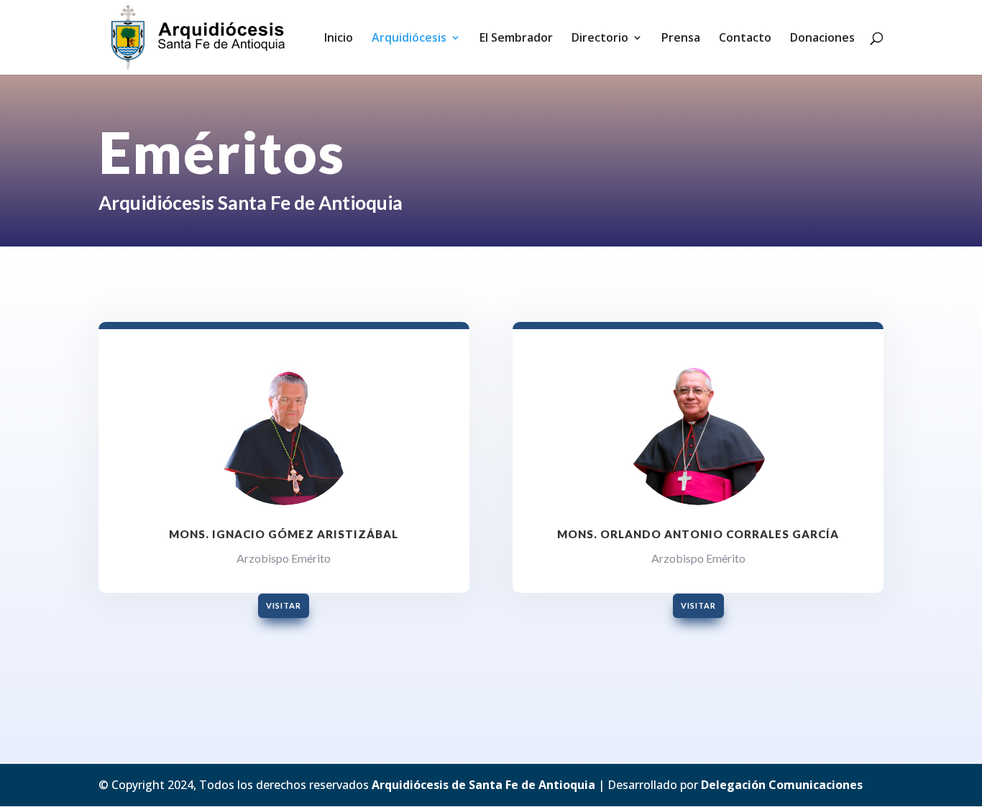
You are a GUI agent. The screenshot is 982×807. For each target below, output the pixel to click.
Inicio (338, 38)
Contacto (745, 38)
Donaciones (822, 38)
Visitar (283, 605)
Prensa (680, 38)
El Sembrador (516, 38)
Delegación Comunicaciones (782, 785)
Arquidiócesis (409, 38)
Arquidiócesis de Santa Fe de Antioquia (483, 785)
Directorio (600, 38)
